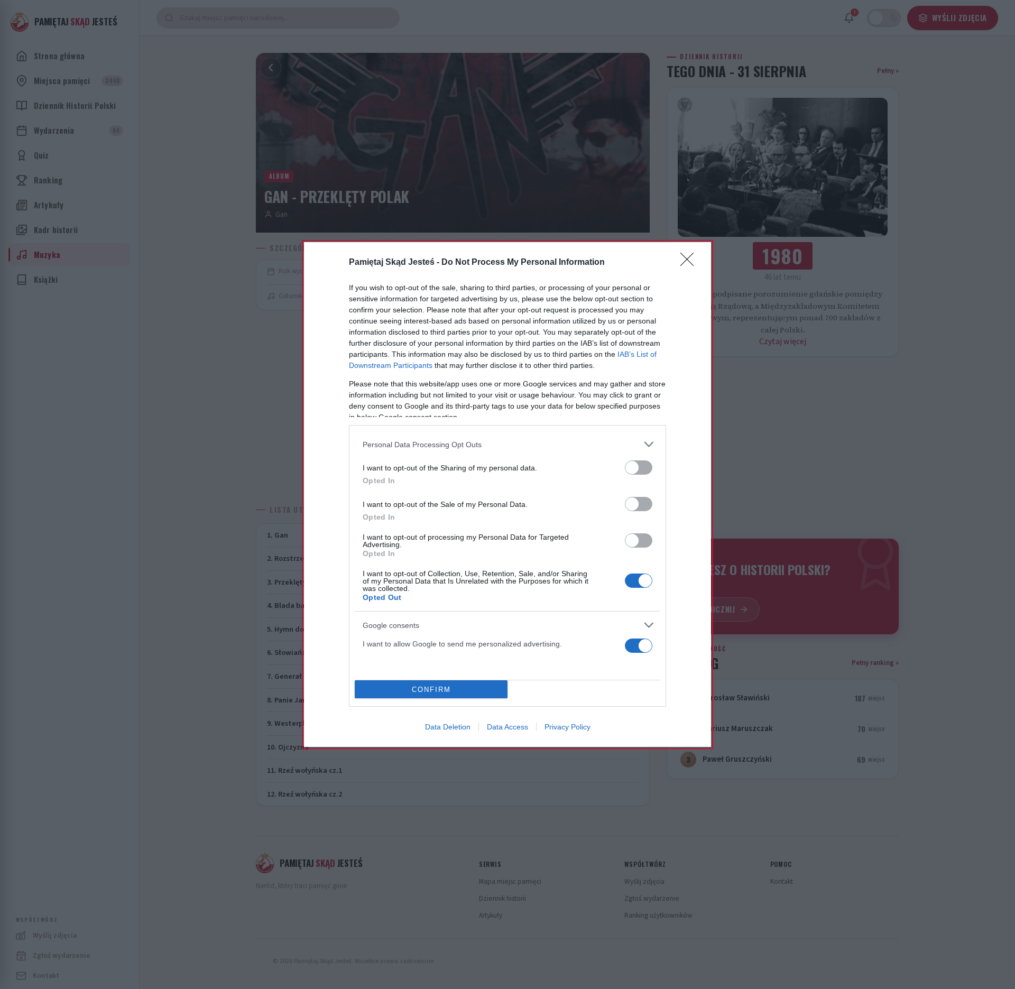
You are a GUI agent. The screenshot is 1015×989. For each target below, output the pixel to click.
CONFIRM (431, 690)
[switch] (638, 467)
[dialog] (507, 494)
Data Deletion (447, 727)
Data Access (507, 727)
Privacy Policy (567, 727)
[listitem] (507, 444)
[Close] (690, 263)
